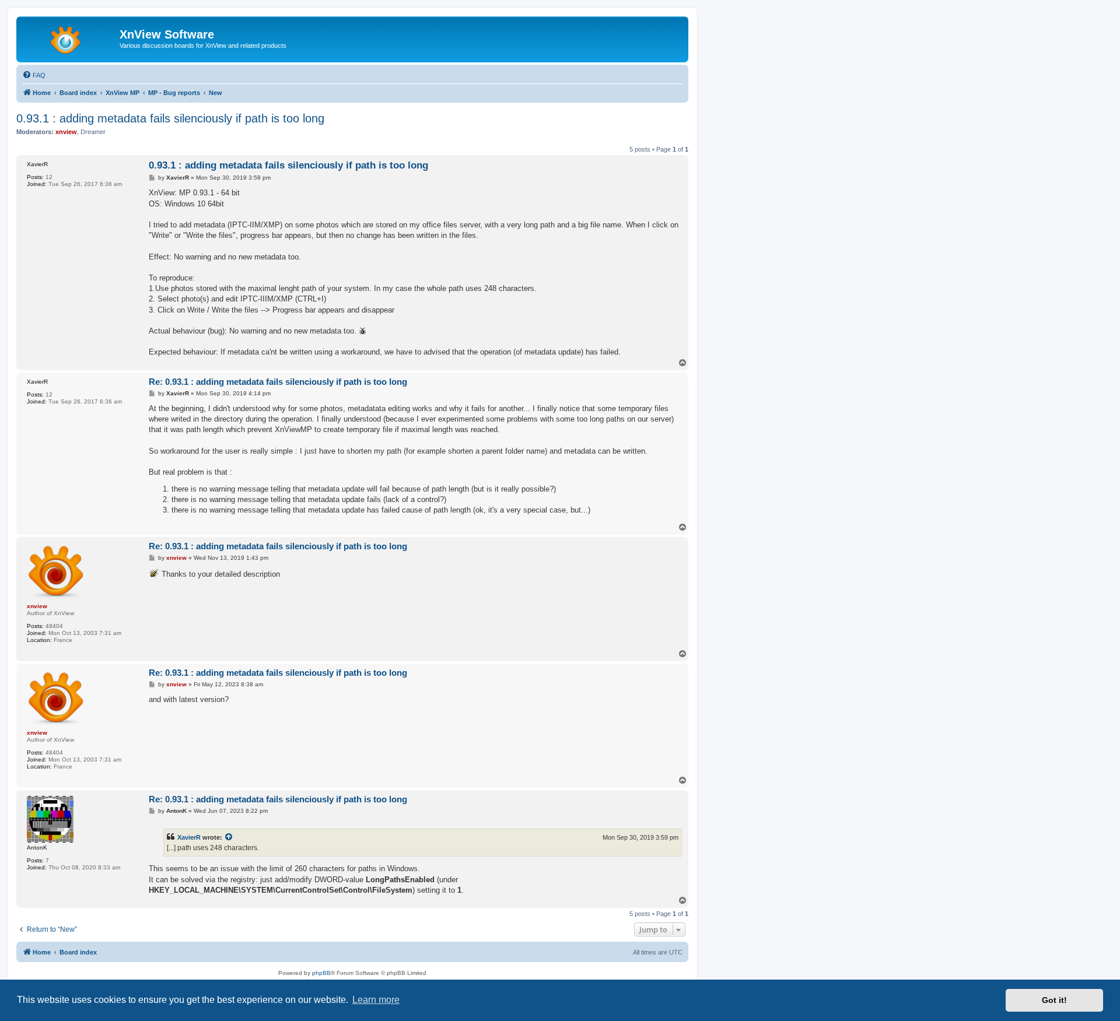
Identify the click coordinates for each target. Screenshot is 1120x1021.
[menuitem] (34, 75)
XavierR (189, 837)
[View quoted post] (229, 837)
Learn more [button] (376, 1000)
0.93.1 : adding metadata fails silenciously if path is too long (170, 118)
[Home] (69, 38)
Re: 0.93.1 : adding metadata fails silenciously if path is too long (278, 382)
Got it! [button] (1054, 1000)
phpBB (321, 973)
